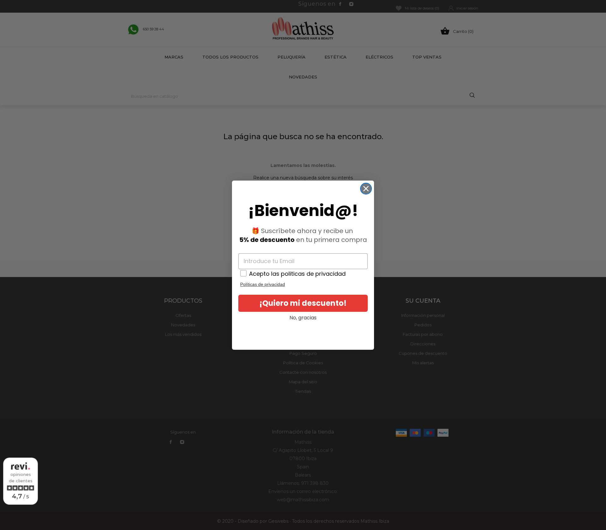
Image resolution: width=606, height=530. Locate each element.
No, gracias (303, 317)
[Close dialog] (365, 188)
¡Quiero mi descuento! (303, 303)
